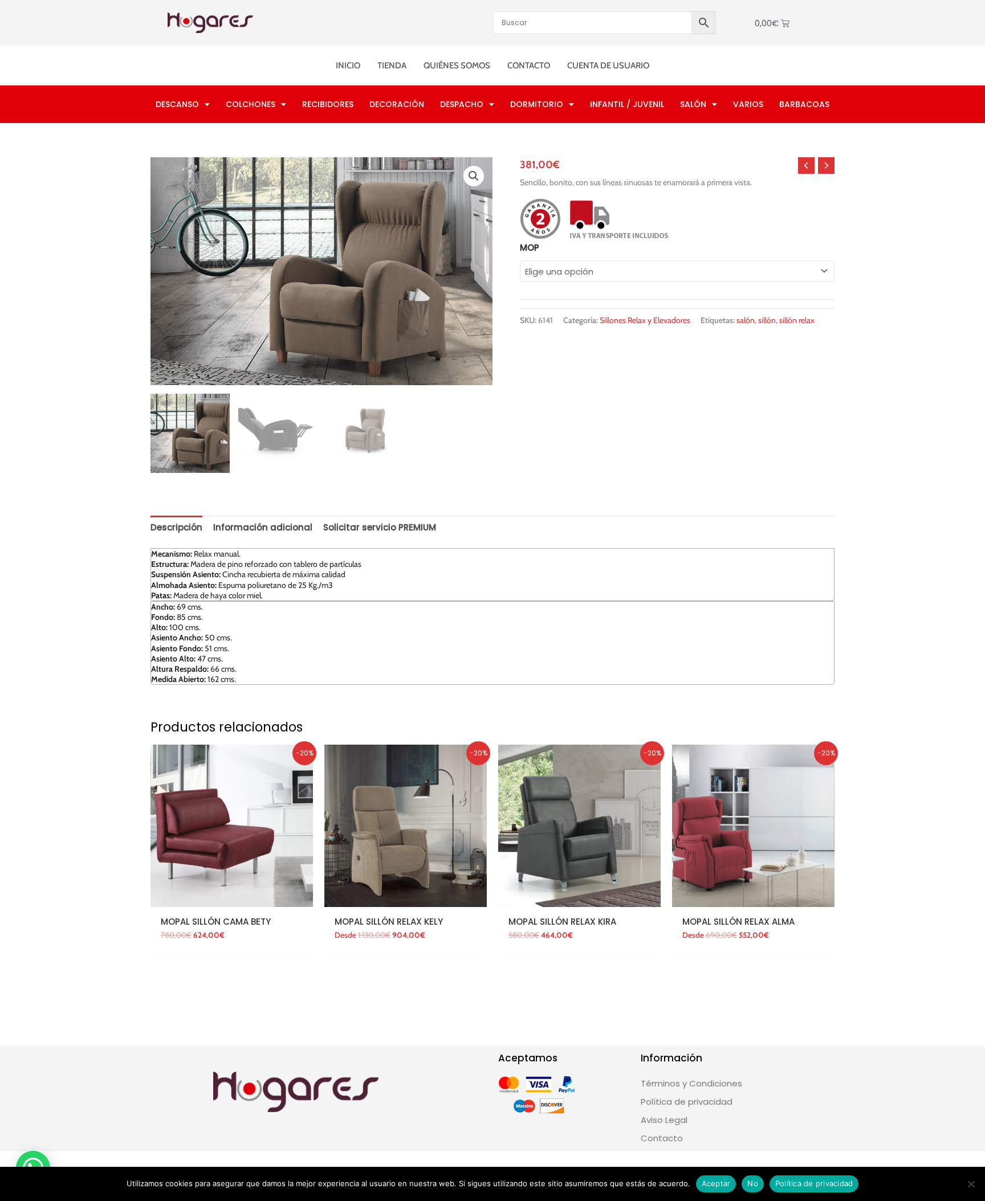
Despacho (461, 104)
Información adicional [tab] (262, 527)
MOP (529, 248)
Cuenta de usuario (608, 65)
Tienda (391, 65)
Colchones (250, 104)
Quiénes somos (457, 65)
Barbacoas (804, 104)
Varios (748, 104)
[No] (970, 1184)
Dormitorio (536, 104)
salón (745, 320)
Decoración (396, 104)
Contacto (528, 65)
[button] (473, 176)
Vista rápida (232, 898)
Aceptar (716, 1183)
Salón (693, 104)
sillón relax (797, 320)
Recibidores (327, 104)
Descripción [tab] (176, 527)
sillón (767, 320)
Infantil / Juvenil (627, 104)
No (752, 1183)
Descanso (177, 104)
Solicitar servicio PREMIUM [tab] (379, 527)
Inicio (348, 65)
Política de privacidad (814, 1183)
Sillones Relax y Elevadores (645, 320)
